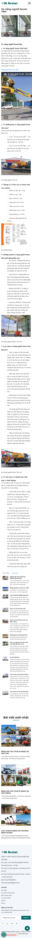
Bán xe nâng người (6, 895)
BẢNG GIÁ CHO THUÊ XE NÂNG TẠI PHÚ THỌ (15, 752)
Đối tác (3, 903)
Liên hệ (3, 900)
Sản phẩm (4, 890)
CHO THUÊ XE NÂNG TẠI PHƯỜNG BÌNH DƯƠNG (14, 832)
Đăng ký (26, 917)
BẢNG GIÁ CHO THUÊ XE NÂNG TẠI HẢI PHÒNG (15, 792)
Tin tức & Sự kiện (6, 898)
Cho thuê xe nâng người (8, 893)
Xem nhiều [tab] (6, 573)
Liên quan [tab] (15, 573)
